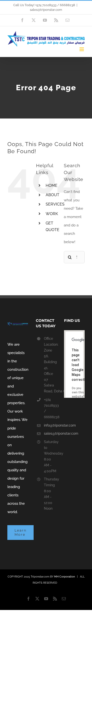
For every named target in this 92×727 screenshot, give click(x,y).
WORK (52, 213)
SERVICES (55, 204)
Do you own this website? (78, 392)
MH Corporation (64, 576)
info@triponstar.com (50, 425)
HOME (51, 185)
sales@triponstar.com (46, 10)
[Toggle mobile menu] (82, 49)
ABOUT (52, 195)
